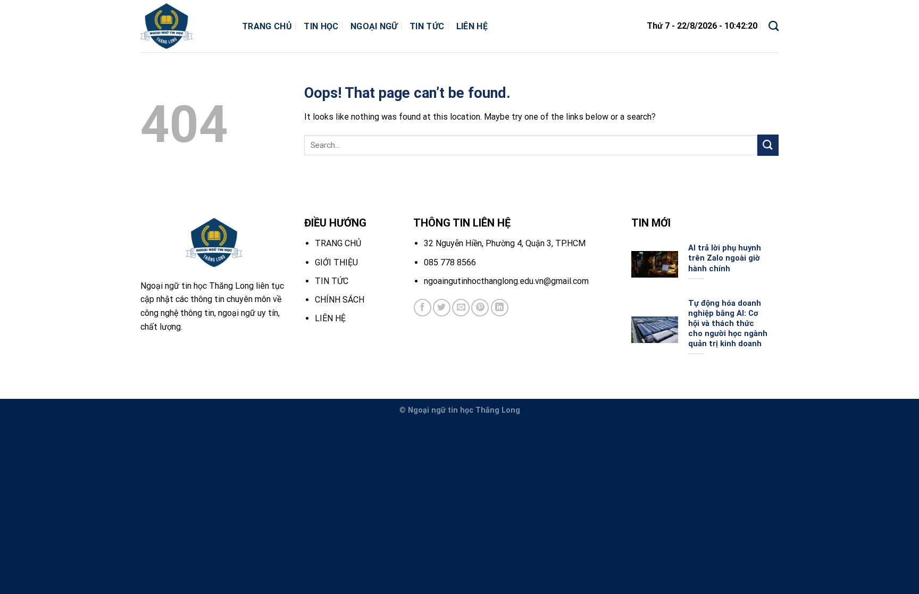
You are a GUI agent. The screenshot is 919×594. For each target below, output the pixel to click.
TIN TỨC (331, 281)
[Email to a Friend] (461, 307)
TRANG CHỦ (338, 243)
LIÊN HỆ (330, 318)
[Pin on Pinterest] (480, 307)
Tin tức (427, 26)
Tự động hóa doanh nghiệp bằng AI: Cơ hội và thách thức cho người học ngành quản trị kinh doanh (727, 323)
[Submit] (768, 145)
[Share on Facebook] (422, 307)
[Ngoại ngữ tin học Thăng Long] (183, 26)
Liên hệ (472, 26)
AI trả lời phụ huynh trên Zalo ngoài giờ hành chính (724, 258)
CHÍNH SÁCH (339, 300)
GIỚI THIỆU (336, 262)
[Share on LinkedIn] (499, 307)
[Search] (773, 25)
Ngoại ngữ (374, 26)
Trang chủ (267, 26)
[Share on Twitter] (441, 307)
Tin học (321, 26)
